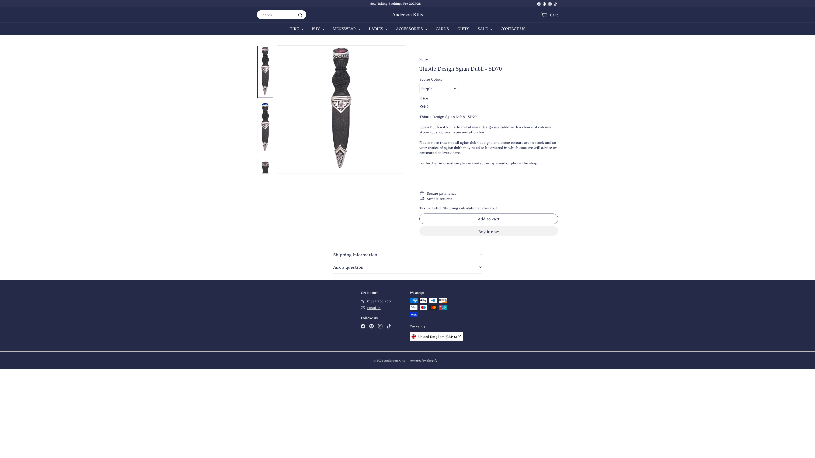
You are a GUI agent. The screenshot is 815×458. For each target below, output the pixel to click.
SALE (483, 28)
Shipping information (355, 254)
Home (423, 59)
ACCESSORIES (410, 28)
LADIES (376, 28)
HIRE (294, 28)
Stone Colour (431, 79)
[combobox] (281, 14)
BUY (316, 28)
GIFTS (463, 28)
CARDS (442, 28)
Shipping (450, 207)
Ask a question (348, 267)
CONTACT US (513, 28)
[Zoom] (341, 109)
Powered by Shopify (423, 360)
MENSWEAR (345, 28)
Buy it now (488, 231)
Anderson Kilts (407, 14)
